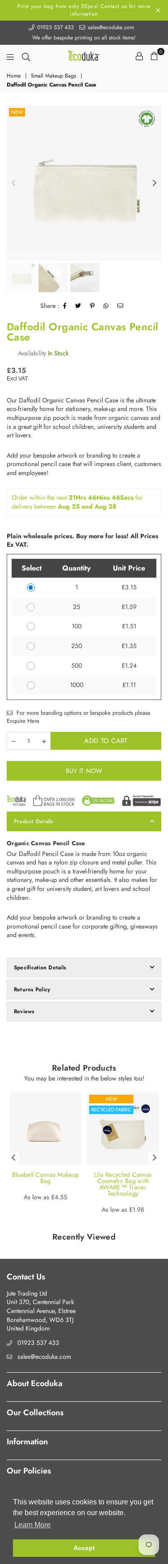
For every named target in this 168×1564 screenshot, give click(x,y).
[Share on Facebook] (65, 306)
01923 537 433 (54, 27)
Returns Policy (32, 989)
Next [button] (154, 183)
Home (14, 76)
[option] (84, 183)
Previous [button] (13, 183)
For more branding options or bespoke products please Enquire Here (79, 717)
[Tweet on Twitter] (78, 306)
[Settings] (139, 56)
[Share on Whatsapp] (106, 306)
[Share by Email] (120, 306)
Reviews (24, 1011)
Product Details (33, 821)
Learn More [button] (32, 1525)
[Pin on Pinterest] (92, 306)
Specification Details (40, 967)
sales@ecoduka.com (110, 27)
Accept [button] (84, 1547)
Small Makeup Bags (53, 76)
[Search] (26, 56)
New (17, 112)
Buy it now (84, 770)
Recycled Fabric (111, 1109)
